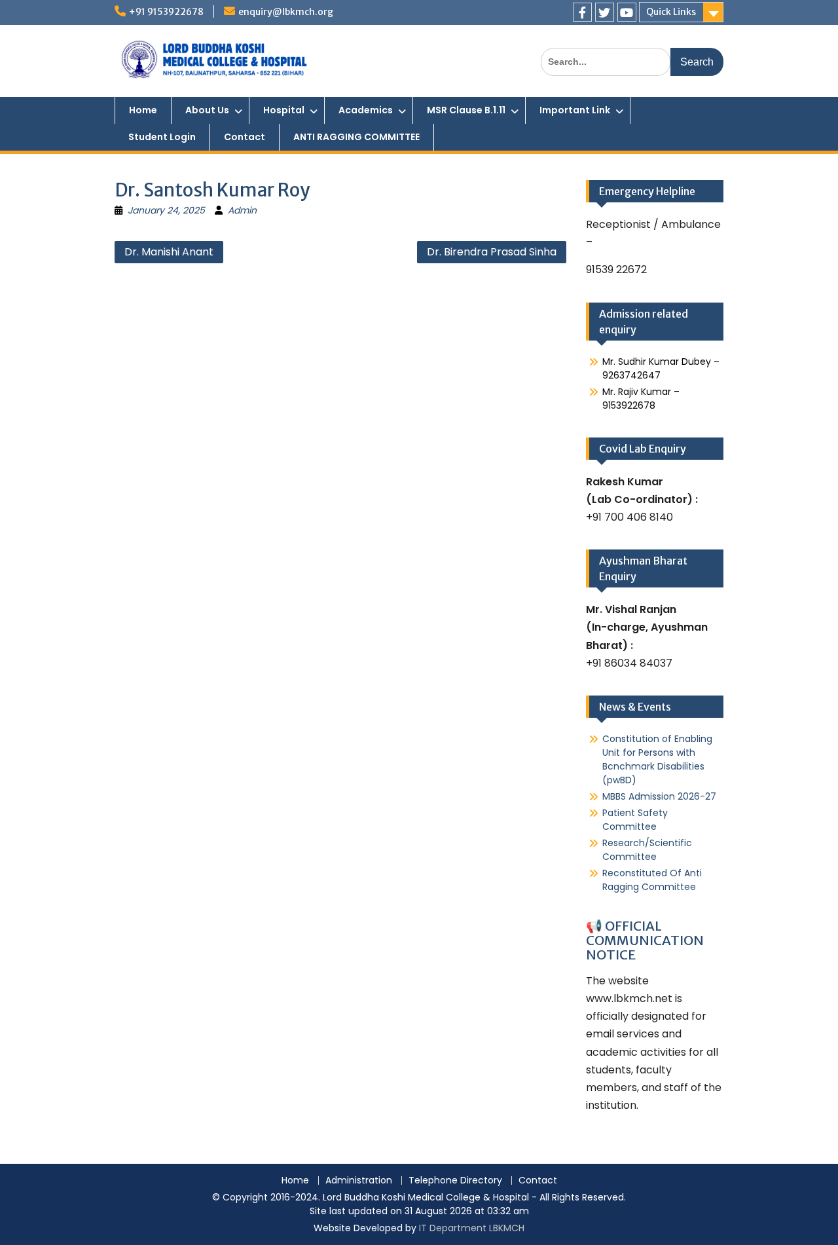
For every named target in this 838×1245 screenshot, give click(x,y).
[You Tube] (626, 12)
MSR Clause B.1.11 (466, 110)
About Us (207, 110)
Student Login (162, 136)
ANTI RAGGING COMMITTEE (356, 136)
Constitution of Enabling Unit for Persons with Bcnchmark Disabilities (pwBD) (657, 759)
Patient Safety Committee (635, 819)
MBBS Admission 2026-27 (659, 796)
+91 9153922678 (166, 12)
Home (143, 110)
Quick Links (671, 12)
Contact (244, 136)
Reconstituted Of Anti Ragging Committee (652, 879)
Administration (358, 1180)
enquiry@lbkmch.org (285, 12)
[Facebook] (582, 12)
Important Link (574, 110)
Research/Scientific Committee (647, 849)
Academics (365, 110)
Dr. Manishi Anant (168, 251)
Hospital (283, 110)
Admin (242, 210)
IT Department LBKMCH (471, 1228)
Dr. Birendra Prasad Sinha (491, 251)
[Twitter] (604, 12)
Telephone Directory (455, 1180)
